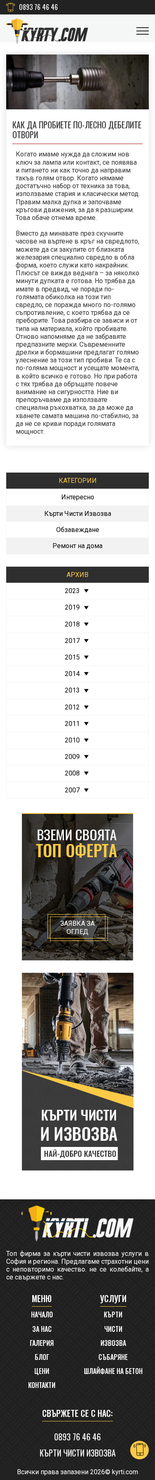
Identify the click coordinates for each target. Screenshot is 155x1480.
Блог (42, 1357)
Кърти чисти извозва (78, 1453)
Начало (42, 1315)
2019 (72, 607)
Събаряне (113, 1357)
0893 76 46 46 (38, 7)
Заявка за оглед (77, 927)
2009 (72, 757)
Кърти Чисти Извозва (77, 514)
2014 (72, 674)
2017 (72, 641)
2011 (72, 724)
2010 (72, 740)
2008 (72, 773)
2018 (72, 624)
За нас (42, 1329)
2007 (72, 790)
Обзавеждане (77, 530)
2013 (72, 690)
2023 (72, 591)
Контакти (41, 1385)
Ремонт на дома (77, 546)
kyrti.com (125, 1472)
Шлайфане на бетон (113, 1371)
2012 (72, 707)
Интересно (77, 497)
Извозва (113, 1343)
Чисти (113, 1329)
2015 (72, 657)
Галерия (42, 1343)
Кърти (113, 1315)
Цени (41, 1371)
